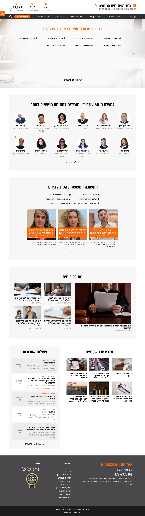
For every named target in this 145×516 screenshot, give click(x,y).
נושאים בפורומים (64, 481)
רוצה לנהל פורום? (76, 17)
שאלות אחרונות (43, 17)
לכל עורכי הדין (72, 162)
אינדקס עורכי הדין (64, 474)
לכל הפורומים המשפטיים (34, 443)
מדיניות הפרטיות (65, 491)
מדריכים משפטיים (64, 478)
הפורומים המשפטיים (115, 17)
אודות (69, 468)
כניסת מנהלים (66, 484)
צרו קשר (68, 471)
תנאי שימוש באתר (64, 497)
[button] (2, 13)
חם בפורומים (59, 17)
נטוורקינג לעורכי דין (63, 487)
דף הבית (132, 17)
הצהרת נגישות (65, 494)
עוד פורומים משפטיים (72, 79)
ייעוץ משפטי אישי (22, 17)
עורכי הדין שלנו (94, 17)
